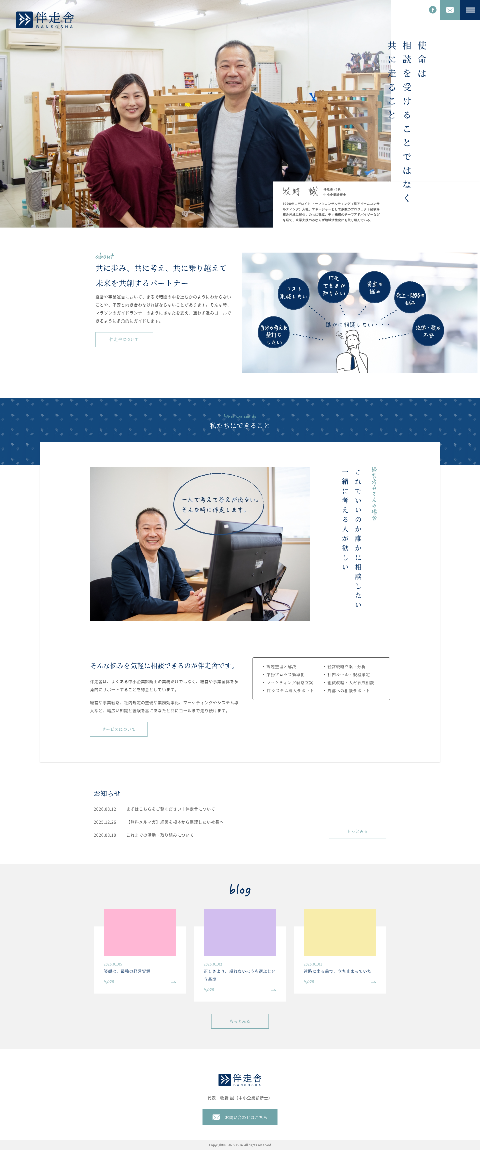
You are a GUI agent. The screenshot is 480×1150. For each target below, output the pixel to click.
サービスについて (119, 729)
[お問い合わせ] (450, 10)
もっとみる (357, 831)
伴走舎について (124, 339)
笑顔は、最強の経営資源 (127, 971)
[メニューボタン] (470, 10)
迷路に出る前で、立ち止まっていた (338, 971)
